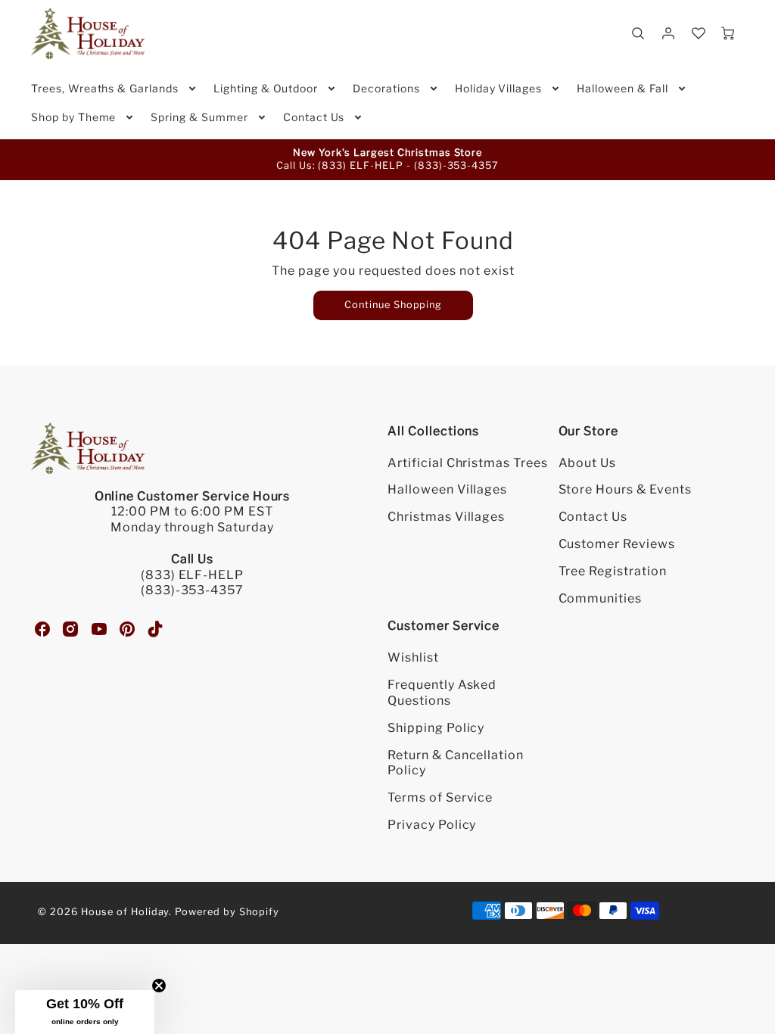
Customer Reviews (617, 544)
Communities (601, 598)
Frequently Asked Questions (442, 692)
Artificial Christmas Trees (468, 463)
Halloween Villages (447, 489)
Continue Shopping (393, 304)
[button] (84, 1012)
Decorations (386, 88)
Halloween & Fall (622, 88)
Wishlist (413, 657)
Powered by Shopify (227, 911)
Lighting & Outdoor (265, 88)
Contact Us (314, 117)
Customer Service (444, 625)
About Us (588, 463)
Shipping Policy (436, 728)
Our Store (589, 431)
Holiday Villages (498, 88)
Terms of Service (440, 797)
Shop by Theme (73, 117)
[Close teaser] (159, 985)
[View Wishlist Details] (698, 33)
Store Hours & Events (625, 489)
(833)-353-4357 (456, 165)
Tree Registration (613, 571)
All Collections (433, 431)
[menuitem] (114, 88)
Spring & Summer (199, 117)
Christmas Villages (446, 516)
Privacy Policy (432, 825)
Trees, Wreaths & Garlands (105, 88)
